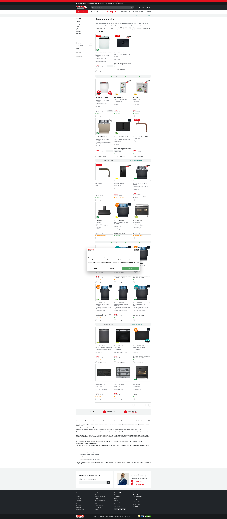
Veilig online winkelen (109, 516)
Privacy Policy (94, 516)
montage (84, 457)
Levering (80, 457)
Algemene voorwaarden (119, 516)
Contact (96, 494)
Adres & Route (117, 498)
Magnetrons (78, 505)
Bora (104, 441)
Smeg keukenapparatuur (116, 433)
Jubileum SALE (109, 11)
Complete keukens (80, 509)
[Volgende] (133, 28)
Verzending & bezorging (100, 500)
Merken (102, 11)
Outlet (77, 511)
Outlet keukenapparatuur (83, 459)
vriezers (146, 420)
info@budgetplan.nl (139, 484)
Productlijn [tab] (79, 56)
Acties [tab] (77, 38)
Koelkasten (78, 494)
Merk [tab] (77, 48)
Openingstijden (131, 11)
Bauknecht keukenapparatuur (105, 435)
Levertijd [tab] (78, 52)
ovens (129, 420)
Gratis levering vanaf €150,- (82, 3)
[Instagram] (121, 509)
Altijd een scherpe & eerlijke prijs (118, 3)
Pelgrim (129, 435)
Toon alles (78, 34)
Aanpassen (112, 268)
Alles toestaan (130, 268)
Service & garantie (99, 505)
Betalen (96, 498)
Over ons (116, 494)
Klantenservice (148, 11)
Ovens (77, 501)
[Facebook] (115, 509)
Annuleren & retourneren (100, 496)
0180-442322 (134, 412)
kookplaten (126, 420)
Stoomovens (78, 503)
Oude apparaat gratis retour (92, 3)
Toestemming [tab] (96, 253)
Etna (126, 435)
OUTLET (116, 11)
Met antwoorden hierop (111, 412)
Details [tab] (113, 253)
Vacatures (116, 500)
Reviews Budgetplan (118, 501)
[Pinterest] (124, 509)
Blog (115, 503)
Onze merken (98, 507)
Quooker (106, 424)
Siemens (103, 431)
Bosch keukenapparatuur (110, 431)
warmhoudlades (114, 424)
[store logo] (82, 7)
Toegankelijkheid (127, 516)
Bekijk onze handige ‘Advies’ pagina (136, 160)
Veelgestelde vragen (139, 11)
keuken (134, 424)
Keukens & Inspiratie (94, 11)
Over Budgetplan (123, 11)
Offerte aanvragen (99, 503)
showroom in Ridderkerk (123, 462)
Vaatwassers (78, 507)
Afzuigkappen (79, 500)
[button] (142, 7)
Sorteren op (140, 28)
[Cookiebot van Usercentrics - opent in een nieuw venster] (133, 250)
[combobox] (112, 7)
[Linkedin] (118, 509)
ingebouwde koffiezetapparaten (98, 424)
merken (107, 429)
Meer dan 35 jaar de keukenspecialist (105, 3)
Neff (110, 440)
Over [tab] (131, 253)
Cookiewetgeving (101, 516)
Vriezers (78, 496)
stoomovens (134, 420)
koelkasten (142, 420)
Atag (107, 440)
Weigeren (96, 268)
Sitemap (96, 509)
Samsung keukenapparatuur (96, 441)
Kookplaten (78, 498)
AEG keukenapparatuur (104, 436)
